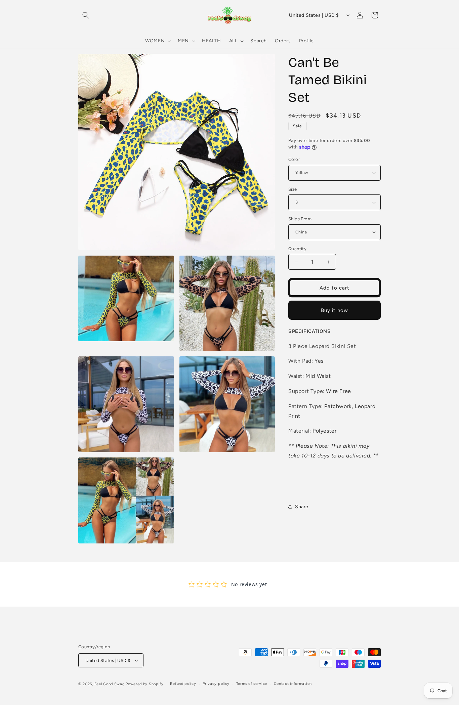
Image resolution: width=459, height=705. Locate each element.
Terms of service (251, 683)
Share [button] (301, 507)
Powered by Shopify (145, 684)
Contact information (293, 683)
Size (292, 189)
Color (294, 159)
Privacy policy (216, 683)
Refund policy (183, 683)
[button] (85, 15)
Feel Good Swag (109, 684)
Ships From (299, 218)
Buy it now (334, 310)
